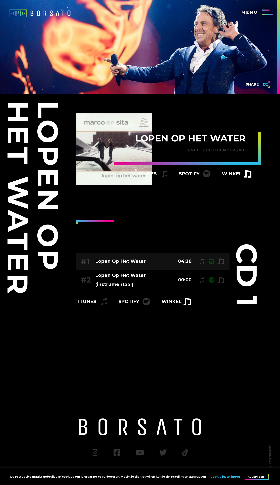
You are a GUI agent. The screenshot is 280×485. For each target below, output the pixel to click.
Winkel (232, 173)
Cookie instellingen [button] (225, 476)
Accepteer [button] (256, 476)
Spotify (190, 173)
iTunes (148, 173)
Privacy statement (270, 462)
